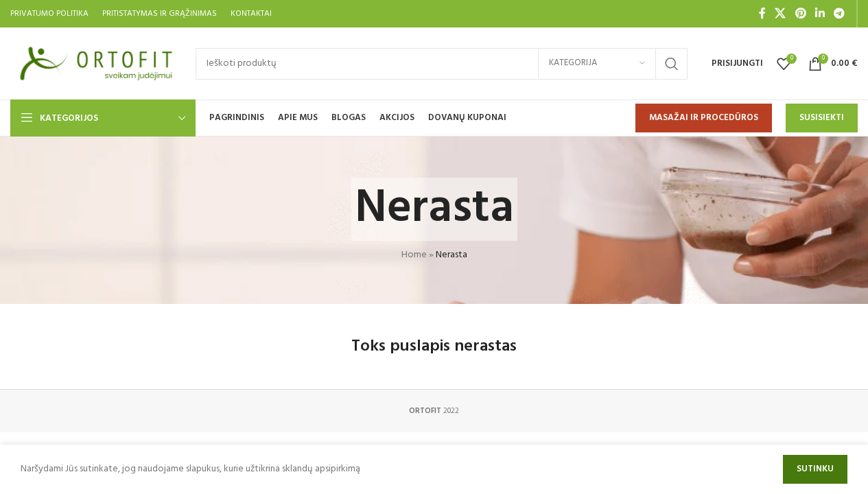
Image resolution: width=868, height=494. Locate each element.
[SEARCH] (672, 64)
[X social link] (780, 14)
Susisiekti (821, 117)
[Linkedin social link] (819, 14)
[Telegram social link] (839, 14)
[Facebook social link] (762, 14)
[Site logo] (96, 63)
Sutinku (815, 469)
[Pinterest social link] (800, 14)
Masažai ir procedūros (703, 117)
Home (414, 255)
